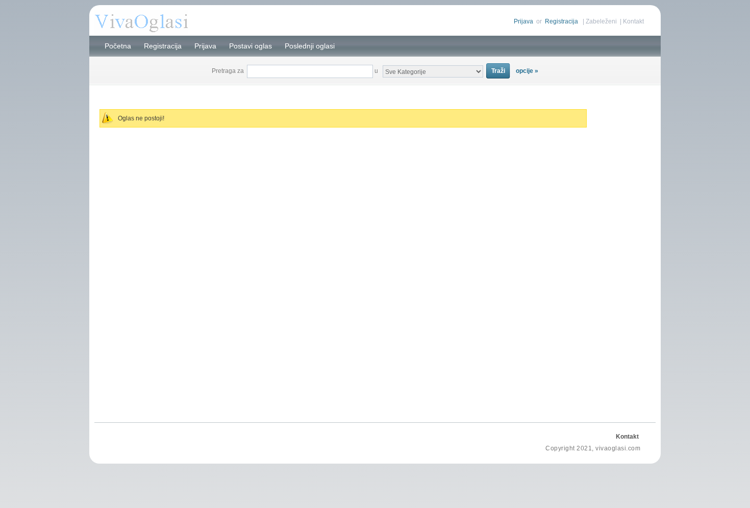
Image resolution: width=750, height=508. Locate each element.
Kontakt (633, 21)
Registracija (561, 21)
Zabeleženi (601, 21)
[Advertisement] (375, 91)
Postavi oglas (250, 46)
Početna (118, 46)
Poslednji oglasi (310, 46)
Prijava (523, 21)
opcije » (527, 70)
